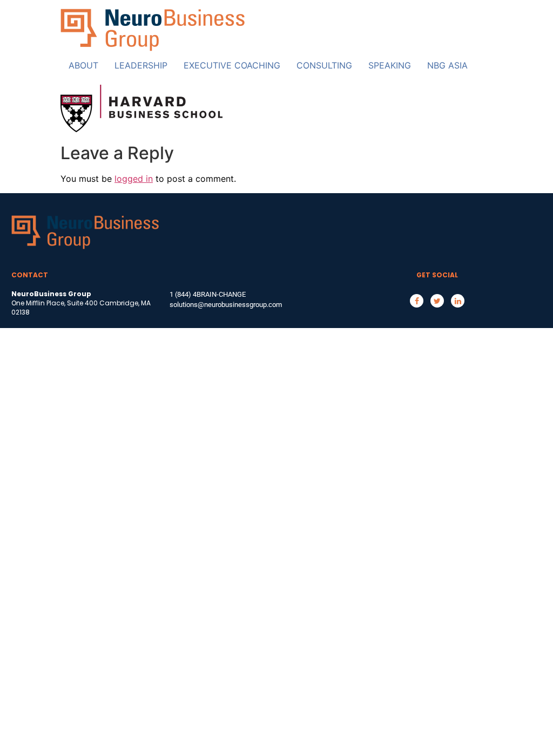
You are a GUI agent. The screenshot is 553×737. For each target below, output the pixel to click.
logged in (133, 178)
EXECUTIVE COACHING (232, 65)
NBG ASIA (447, 65)
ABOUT (83, 65)
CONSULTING (324, 65)
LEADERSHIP (140, 65)
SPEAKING (389, 65)
